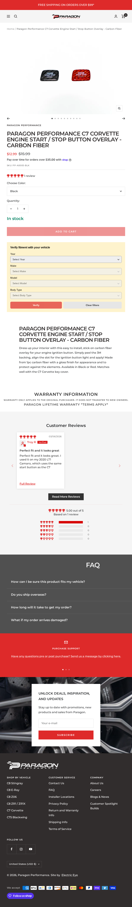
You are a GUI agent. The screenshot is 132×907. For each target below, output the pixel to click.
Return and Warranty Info (64, 813)
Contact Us (56, 783)
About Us (96, 783)
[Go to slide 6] (67, 118)
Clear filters (92, 305)
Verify (36, 305)
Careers (95, 790)
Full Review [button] (27, 483)
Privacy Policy (58, 803)
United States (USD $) (22, 864)
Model (13, 277)
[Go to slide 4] (61, 118)
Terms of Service (60, 828)
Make (13, 265)
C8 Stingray (15, 783)
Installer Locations (61, 796)
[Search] (15, 16)
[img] (28, 437)
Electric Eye (70, 875)
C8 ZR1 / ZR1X (16, 803)
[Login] (115, 16)
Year (12, 254)
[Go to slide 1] (52, 118)
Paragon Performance (24, 125)
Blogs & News (99, 796)
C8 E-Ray (13, 790)
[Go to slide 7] (70, 118)
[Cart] (123, 16)
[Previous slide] (12, 466)
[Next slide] (119, 466)
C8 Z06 (12, 796)
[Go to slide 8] (73, 118)
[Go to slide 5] (64, 118)
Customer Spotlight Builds (104, 806)
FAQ (51, 790)
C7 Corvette (15, 810)
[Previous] (8, 118)
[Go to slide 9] (76, 118)
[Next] (123, 118)
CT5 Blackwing (17, 817)
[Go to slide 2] (55, 118)
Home (10, 28)
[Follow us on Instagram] (21, 849)
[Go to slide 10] (79, 118)
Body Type (16, 289)
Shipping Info (58, 822)
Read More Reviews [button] (66, 496)
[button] (15, 176)
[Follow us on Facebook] (11, 849)
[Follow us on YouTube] (30, 849)
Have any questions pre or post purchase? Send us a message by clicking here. (66, 656)
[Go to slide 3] (58, 118)
